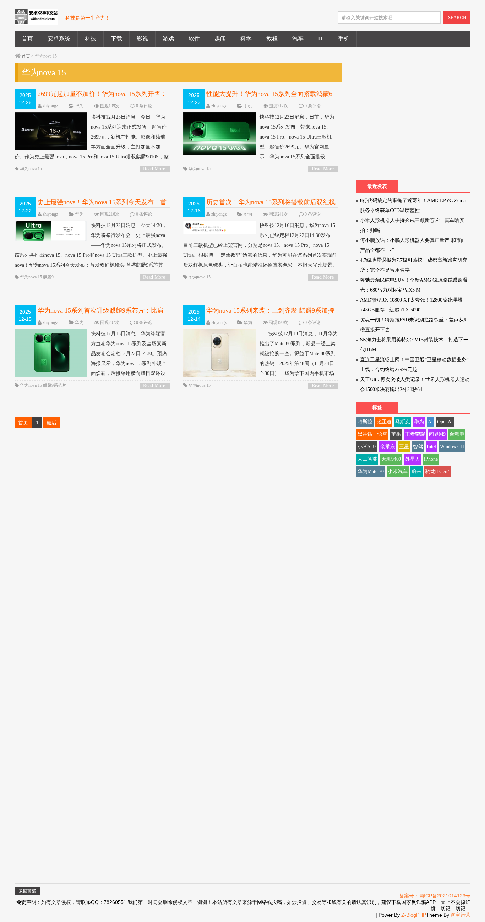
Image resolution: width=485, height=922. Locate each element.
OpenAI (445, 421)
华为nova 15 (31, 168)
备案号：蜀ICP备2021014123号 (434, 896)
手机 (343, 39)
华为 (79, 105)
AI (430, 421)
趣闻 (220, 39)
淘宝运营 (460, 915)
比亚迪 (383, 421)
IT (320, 39)
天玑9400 (391, 459)
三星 (404, 446)
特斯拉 (365, 421)
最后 (51, 422)
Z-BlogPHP (413, 915)
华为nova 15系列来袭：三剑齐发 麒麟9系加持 (270, 310)
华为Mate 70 (371, 471)
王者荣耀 (415, 434)
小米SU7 (367, 446)
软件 (194, 39)
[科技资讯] (36, 21)
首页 (27, 39)
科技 (90, 39)
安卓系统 (59, 39)
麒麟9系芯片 (54, 385)
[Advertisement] (416, 120)
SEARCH (457, 17)
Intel (431, 446)
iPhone (431, 459)
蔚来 (416, 471)
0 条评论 (144, 105)
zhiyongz (50, 105)
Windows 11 (452, 446)
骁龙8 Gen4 (437, 471)
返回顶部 (27, 891)
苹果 (396, 434)
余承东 (387, 446)
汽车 (298, 39)
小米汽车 (398, 471)
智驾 (418, 446)
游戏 (168, 39)
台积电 (456, 434)
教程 (272, 39)
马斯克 (402, 421)
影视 (142, 39)
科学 (246, 39)
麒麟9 (48, 277)
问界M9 (437, 434)
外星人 (412, 459)
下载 (116, 39)
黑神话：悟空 (372, 434)
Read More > (154, 169)
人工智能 (367, 459)
